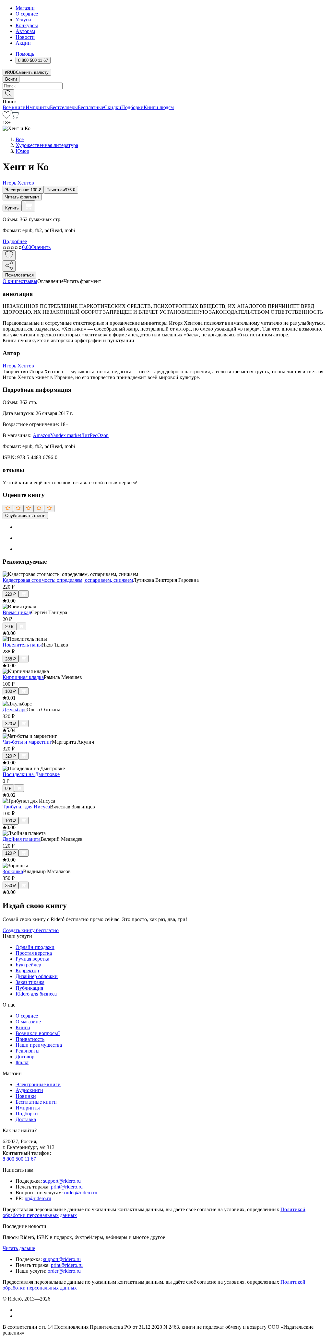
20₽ (9, 626)
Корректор (27, 970)
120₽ (10, 853)
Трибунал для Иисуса (26, 806)
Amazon (41, 435)
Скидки (112, 107)
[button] (166, 94)
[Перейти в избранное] (6, 116)
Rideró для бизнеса (36, 994)
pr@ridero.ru (38, 1198)
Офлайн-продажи (35, 947)
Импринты (38, 107)
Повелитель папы (22, 645)
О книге (12, 281)
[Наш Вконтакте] (19, 1310)
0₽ (8, 788)
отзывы (29, 281)
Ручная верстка (32, 959)
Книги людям (159, 107)
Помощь (25, 54)
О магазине (28, 1021)
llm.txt (22, 1062)
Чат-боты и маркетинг (27, 742)
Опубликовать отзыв (25, 515)
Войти (11, 79)
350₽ (10, 885)
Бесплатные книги (36, 1102)
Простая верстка (34, 953)
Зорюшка (13, 871)
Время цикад (17, 612)
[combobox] (166, 86)
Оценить (41, 247)
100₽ (10, 691)
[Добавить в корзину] (28, 205)
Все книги (14, 107)
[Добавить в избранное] (9, 255)
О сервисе (27, 14)
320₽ (10, 723)
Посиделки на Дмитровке (31, 774)
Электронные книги (38, 1084)
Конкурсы (27, 25)
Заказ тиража (30, 982)
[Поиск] (8, 94)
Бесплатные (91, 107)
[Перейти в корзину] (14, 116)
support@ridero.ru (62, 1181)
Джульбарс (15, 709)
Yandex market (65, 435)
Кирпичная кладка (23, 677)
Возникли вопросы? (38, 1033)
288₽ (10, 659)
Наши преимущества (39, 1045)
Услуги (23, 19)
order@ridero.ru (80, 1192)
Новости (25, 37)
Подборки (132, 107)
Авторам (25, 31)
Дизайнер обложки (37, 976)
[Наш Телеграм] (18, 1316)
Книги (23, 1027)
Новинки (26, 1096)
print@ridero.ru (67, 1186)
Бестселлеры (64, 107)
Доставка (26, 1119)
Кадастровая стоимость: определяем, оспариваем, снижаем (68, 580)
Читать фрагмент (22, 197)
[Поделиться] (9, 266)
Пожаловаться (19, 275)
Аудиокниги (29, 1090)
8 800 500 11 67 (19, 1159)
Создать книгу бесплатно (31, 930)
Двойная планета (22, 839)
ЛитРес (89, 435)
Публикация (29, 988)
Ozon (103, 435)
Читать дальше (19, 1248)
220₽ (10, 594)
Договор (25, 1056)
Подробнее (15, 241)
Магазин (25, 8)
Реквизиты (28, 1051)
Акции (23, 43)
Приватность (30, 1039)
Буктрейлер (28, 964)
